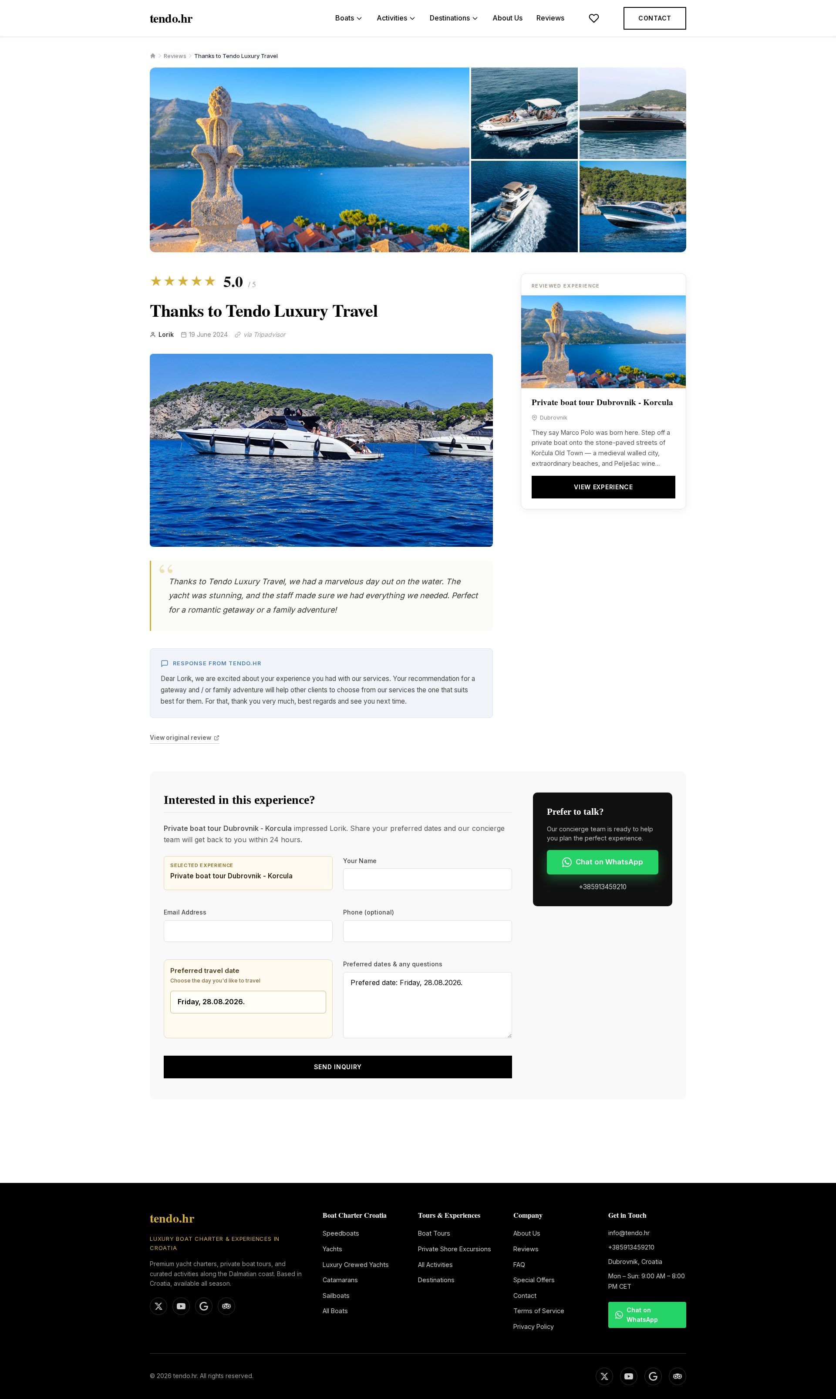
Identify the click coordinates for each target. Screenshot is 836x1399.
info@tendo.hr (629, 1232)
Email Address (185, 912)
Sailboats (336, 1295)
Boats (344, 18)
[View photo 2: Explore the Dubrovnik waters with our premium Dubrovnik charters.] (524, 113)
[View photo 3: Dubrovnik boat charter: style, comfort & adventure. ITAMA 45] (633, 113)
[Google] (653, 1376)
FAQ (519, 1264)
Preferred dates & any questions (392, 964)
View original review (180, 737)
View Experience (603, 487)
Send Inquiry (338, 1066)
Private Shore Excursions (454, 1249)
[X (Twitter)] (604, 1376)
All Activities (435, 1264)
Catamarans (340, 1280)
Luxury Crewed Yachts (356, 1264)
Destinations (450, 18)
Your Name (360, 860)
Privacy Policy (533, 1326)
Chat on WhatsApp (609, 861)
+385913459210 (603, 887)
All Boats (335, 1310)
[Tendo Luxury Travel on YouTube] (181, 1306)
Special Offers (534, 1280)
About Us (507, 18)
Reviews (550, 18)
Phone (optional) (368, 912)
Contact (654, 18)
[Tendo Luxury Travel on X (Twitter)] (158, 1306)
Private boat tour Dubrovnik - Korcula (602, 402)
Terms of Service (538, 1310)
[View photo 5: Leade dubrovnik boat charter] (633, 206)
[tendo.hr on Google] (203, 1306)
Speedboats (341, 1233)
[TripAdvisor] (677, 1376)
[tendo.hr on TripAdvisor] (226, 1306)
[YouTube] (628, 1376)
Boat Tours (434, 1233)
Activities (392, 18)
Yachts (332, 1249)
